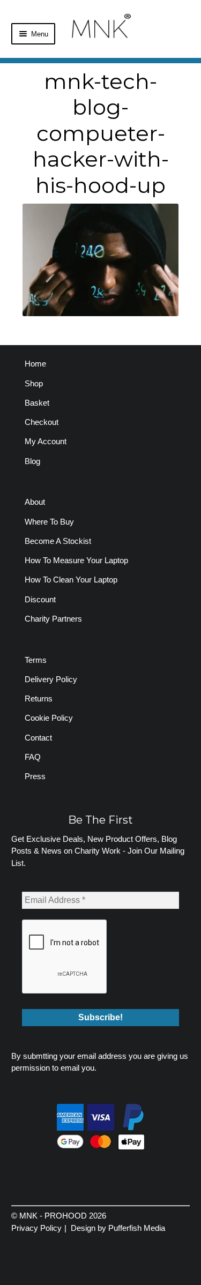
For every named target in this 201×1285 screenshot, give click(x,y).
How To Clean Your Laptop (71, 579)
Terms (36, 659)
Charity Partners (53, 618)
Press (35, 776)
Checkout (41, 422)
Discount (40, 599)
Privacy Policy (36, 1227)
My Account (45, 441)
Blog (32, 461)
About (35, 501)
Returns (39, 698)
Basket (37, 402)
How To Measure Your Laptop (76, 560)
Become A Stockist (58, 541)
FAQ (33, 756)
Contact (38, 737)
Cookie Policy (49, 717)
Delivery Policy (51, 679)
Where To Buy (49, 521)
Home (35, 363)
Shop (34, 383)
